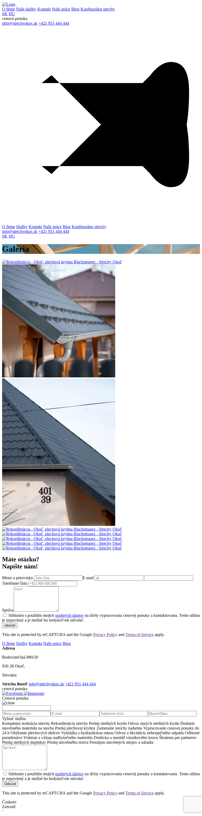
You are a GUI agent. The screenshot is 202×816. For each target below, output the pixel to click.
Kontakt (44, 9)
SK (5, 14)
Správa (8, 610)
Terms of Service (139, 634)
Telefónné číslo (14, 583)
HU (12, 14)
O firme (8, 9)
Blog (75, 9)
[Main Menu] (101, 125)
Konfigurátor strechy (97, 9)
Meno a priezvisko (17, 578)
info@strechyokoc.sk (19, 23)
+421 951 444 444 (53, 23)
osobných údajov (69, 615)
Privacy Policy (105, 634)
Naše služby (26, 9)
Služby (22, 226)
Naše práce (61, 9)
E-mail (88, 578)
